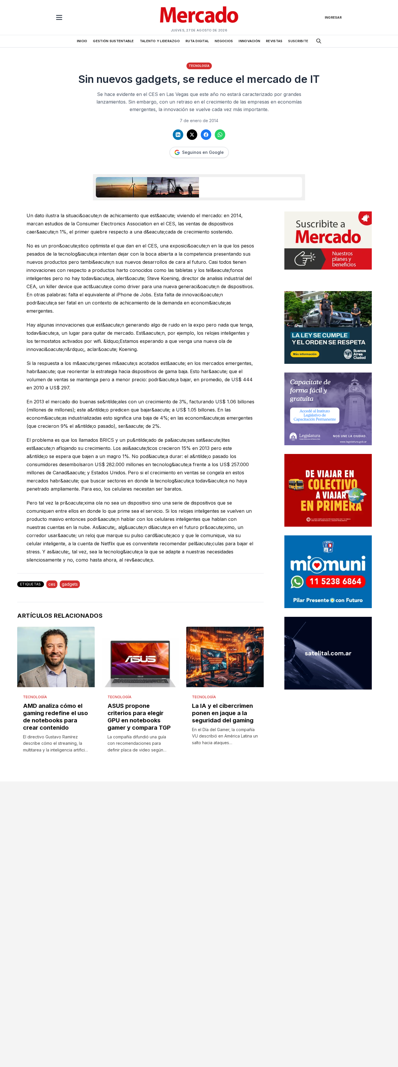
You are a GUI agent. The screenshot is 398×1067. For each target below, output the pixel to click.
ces (51, 584)
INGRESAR (333, 17)
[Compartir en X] (192, 134)
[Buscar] (319, 41)
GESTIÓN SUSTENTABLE (113, 41)
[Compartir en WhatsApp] (220, 134)
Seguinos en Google (203, 152)
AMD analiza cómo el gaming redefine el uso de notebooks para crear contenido (55, 716)
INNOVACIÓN (249, 41)
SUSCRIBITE (298, 41)
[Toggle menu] (59, 17)
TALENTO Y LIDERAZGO (160, 41)
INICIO (82, 41)
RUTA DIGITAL (197, 41)
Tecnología (199, 65)
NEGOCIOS (224, 41)
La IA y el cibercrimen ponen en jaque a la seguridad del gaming (222, 713)
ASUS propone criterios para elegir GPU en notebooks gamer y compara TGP (139, 716)
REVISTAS (274, 41)
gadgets (70, 584)
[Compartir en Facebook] (206, 134)
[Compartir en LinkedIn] (178, 134)
